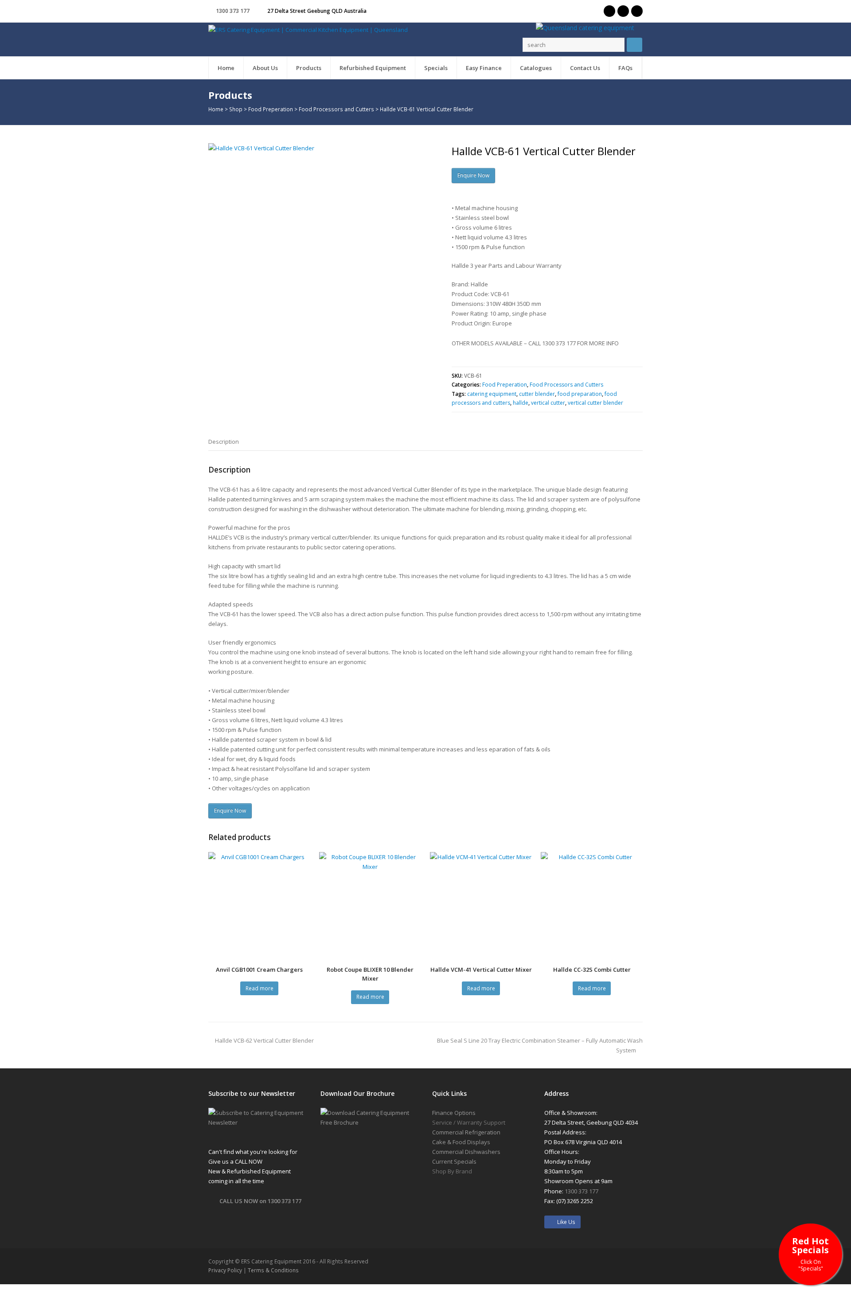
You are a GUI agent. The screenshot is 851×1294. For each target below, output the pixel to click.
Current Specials (454, 1161)
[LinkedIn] (637, 11)
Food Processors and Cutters (336, 109)
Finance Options (454, 1113)
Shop (235, 109)
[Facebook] (623, 11)
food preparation (580, 394)
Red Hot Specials (810, 1253)
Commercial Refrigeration (466, 1132)
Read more (259, 988)
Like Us (564, 1222)
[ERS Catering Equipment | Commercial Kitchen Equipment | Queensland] (308, 29)
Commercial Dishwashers (466, 1152)
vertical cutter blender (595, 403)
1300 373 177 (233, 11)
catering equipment (491, 394)
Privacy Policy (225, 1270)
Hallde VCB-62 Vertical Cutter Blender (264, 1040)
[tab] (223, 441)
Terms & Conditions (273, 1270)
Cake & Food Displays (461, 1142)
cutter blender (537, 394)
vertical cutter (548, 403)
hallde (520, 403)
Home (215, 109)
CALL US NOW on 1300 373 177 (260, 1201)
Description (223, 442)
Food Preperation (270, 109)
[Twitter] (609, 11)
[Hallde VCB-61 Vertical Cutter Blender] (321, 256)
